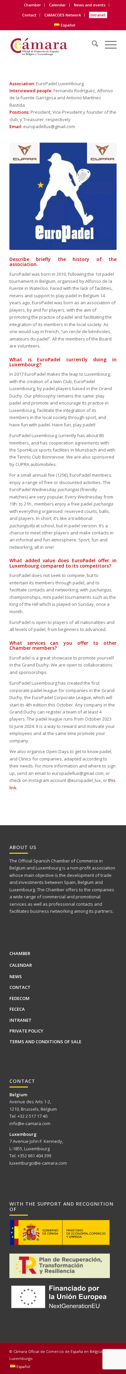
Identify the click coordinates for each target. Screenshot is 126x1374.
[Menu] (107, 42)
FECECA (17, 1009)
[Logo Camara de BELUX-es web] (52, 44)
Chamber (19, 953)
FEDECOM (19, 998)
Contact (29, 14)
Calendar (57, 4)
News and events (90, 4)
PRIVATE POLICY (26, 1031)
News (15, 976)
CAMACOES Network (62, 14)
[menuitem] (32, 5)
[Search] (91, 42)
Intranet (98, 14)
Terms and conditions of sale (45, 1042)
